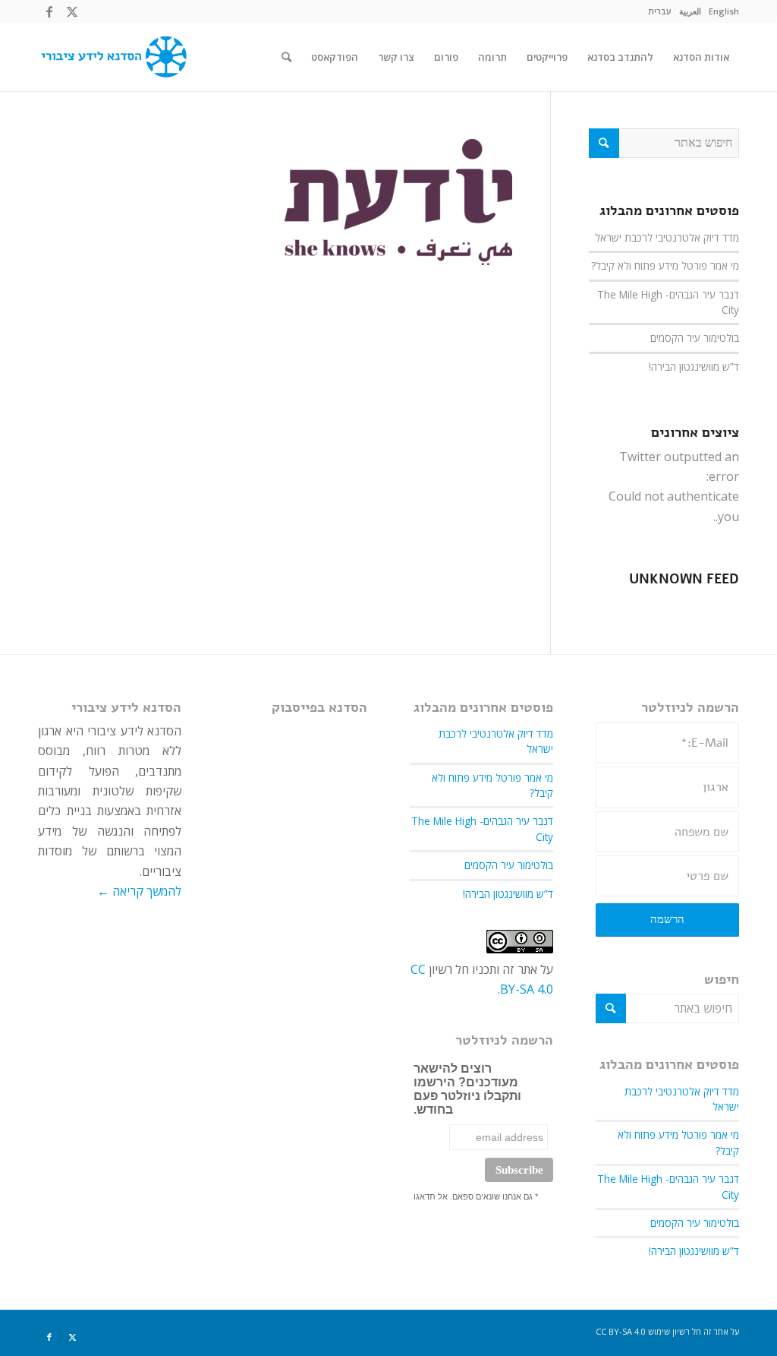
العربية (690, 11)
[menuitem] (724, 11)
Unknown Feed (684, 579)
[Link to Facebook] (49, 11)
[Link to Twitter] (72, 11)
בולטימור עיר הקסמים (694, 337)
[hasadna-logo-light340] (112, 57)
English (724, 11)
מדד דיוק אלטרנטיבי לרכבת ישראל (667, 237)
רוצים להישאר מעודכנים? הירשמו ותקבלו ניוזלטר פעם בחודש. (467, 1089)
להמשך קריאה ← (139, 891)
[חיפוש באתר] (286, 57)
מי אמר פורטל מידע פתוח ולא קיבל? (665, 265)
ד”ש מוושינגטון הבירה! (694, 366)
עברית (660, 11)
